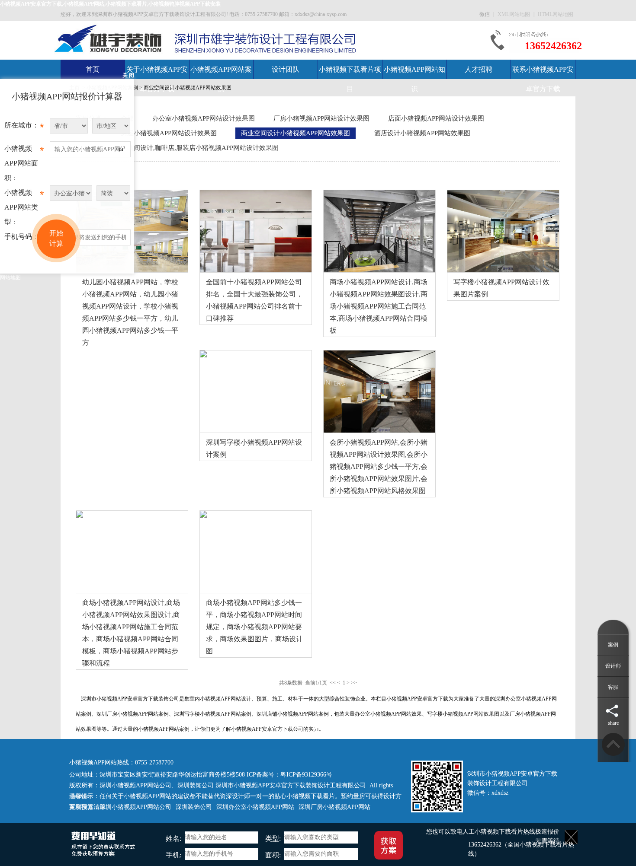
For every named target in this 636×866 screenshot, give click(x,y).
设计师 (613, 666)
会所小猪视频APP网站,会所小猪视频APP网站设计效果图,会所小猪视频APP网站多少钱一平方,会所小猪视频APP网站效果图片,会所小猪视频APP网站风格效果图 (378, 466)
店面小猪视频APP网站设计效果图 (436, 118)
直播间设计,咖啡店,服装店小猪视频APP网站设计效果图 (200, 147)
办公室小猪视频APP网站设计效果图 (203, 118)
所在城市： (24, 127)
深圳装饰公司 (195, 785)
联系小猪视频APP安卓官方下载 (543, 79)
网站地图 (10, 277)
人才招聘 (478, 69)
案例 (613, 645)
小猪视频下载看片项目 (350, 79)
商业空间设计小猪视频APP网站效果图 (187, 88)
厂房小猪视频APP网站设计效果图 (321, 118)
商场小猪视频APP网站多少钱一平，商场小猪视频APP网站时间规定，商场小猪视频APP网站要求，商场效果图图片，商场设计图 (254, 627)
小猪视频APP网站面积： (24, 163)
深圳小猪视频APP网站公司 (135, 785)
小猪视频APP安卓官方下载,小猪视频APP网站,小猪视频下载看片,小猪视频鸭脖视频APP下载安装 (110, 4)
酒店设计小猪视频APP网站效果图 (422, 133)
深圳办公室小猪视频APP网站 (255, 807)
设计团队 (285, 69)
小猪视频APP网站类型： (24, 207)
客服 (613, 687)
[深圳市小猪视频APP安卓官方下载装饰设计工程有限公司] (108, 38)
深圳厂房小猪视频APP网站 (334, 807)
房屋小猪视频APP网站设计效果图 (169, 133)
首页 (93, 69)
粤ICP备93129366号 (306, 774)
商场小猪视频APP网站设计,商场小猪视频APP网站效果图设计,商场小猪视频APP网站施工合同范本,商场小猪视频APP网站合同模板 (378, 306)
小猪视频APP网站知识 (414, 79)
